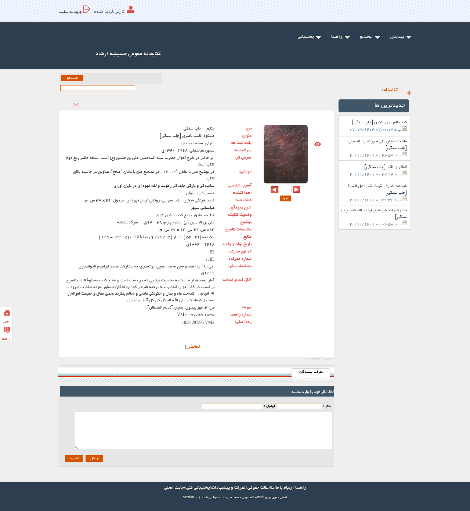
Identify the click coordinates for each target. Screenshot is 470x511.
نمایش (193, 347)
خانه (6, 322)
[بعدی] (274, 189)
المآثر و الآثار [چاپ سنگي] (385, 167)
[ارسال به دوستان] (76, 104)
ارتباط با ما (285, 487)
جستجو (366, 36)
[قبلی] (296, 189)
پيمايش (397, 36)
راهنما (6, 339)
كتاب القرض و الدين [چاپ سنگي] (379, 122)
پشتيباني (306, 36)
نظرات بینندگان (311, 372)
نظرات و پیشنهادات (228, 487)
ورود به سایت (70, 12)
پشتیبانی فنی (198, 487)
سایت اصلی (174, 487)
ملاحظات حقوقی (260, 487)
